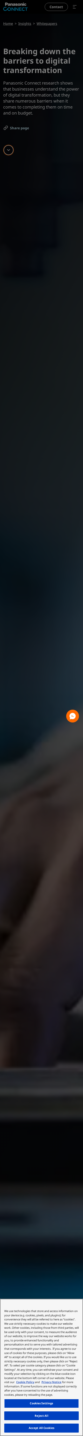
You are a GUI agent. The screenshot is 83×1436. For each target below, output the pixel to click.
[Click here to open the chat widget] (72, 716)
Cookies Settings (41, 1403)
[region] (41, 1367)
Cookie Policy (25, 1382)
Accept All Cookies (41, 1428)
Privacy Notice (52, 1382)
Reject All (41, 1416)
